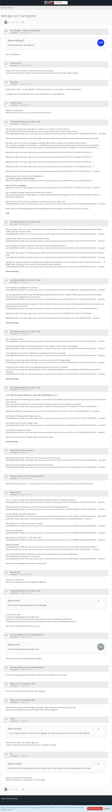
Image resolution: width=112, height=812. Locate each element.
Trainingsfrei (14, 33)
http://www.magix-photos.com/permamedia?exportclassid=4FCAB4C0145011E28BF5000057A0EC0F (60, 348)
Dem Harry (14, 82)
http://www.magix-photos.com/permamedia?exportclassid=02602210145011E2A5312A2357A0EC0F (60, 341)
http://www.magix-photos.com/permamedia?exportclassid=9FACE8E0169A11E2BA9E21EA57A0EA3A (55, 188)
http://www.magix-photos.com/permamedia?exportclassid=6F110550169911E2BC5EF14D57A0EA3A (55, 152)
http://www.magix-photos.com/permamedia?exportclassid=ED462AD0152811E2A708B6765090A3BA (55, 318)
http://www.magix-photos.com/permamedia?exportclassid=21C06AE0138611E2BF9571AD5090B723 (61, 418)
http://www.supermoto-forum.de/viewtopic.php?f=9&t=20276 (51, 484)
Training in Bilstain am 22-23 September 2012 (27, 476)
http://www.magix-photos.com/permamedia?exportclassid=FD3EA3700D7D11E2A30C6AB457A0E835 (61, 460)
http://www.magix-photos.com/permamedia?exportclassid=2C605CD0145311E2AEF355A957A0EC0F (61, 374)
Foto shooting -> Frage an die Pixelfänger (25, 31)
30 (23, 22)
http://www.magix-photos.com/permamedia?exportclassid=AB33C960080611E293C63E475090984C (55, 549)
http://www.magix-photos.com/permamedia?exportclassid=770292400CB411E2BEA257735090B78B (61, 467)
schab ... (13, 719)
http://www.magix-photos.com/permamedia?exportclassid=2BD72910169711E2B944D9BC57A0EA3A (61, 134)
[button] (3, 2)
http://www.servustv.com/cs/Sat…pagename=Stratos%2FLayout (29, 113)
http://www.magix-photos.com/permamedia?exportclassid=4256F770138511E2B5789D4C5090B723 (55, 411)
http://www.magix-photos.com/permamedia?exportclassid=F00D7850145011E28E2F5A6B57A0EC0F (60, 355)
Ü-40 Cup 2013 (15, 63)
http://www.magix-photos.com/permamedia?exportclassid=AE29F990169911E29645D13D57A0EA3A (55, 162)
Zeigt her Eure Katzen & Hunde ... (22, 450)
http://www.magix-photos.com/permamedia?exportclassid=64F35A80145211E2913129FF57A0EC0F (60, 362)
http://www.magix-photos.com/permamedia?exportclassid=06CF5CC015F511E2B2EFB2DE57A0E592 (61, 248)
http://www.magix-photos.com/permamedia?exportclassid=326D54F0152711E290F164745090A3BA (60, 299)
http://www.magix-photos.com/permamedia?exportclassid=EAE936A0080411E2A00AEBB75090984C (61, 533)
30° (11, 754)
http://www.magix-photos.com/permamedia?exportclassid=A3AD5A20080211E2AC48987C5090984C (47, 519)
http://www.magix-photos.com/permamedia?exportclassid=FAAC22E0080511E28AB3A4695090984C (61, 540)
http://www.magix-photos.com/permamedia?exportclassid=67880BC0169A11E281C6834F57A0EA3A (55, 181)
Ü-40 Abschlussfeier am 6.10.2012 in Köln (25, 122)
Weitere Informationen (95, 808)
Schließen (107, 808)
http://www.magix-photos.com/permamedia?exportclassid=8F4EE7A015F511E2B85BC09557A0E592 (60, 257)
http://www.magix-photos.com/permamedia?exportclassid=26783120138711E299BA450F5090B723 (60, 432)
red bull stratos (15, 103)
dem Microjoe (15, 572)
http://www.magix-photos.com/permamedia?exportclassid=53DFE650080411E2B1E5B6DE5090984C (61, 526)
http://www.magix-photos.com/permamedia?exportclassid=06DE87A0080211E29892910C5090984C (61, 509)
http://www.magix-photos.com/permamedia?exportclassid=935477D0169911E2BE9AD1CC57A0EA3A (55, 157)
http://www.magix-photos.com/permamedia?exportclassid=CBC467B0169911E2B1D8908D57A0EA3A (55, 167)
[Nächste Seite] (26, 22)
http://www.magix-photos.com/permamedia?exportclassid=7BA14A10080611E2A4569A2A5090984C (61, 547)
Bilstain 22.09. (15, 492)
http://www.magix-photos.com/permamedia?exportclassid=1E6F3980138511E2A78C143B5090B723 (60, 406)
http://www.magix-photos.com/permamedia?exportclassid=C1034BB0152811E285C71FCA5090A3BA (61, 147)
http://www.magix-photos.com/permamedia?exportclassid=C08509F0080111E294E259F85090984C (60, 502)
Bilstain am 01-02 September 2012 (22, 684)
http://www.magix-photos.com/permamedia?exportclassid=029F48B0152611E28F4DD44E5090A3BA (61, 290)
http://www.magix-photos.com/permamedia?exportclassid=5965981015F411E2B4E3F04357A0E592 (60, 241)
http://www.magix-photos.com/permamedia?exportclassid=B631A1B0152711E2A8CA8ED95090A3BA (61, 308)
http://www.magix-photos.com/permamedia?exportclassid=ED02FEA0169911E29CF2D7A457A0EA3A (55, 171)
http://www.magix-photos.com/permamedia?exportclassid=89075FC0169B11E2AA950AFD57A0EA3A (61, 204)
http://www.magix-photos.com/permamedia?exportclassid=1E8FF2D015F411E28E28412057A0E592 (60, 234)
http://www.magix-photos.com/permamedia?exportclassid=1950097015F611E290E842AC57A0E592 (60, 267)
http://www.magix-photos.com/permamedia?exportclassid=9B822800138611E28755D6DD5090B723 (61, 425)
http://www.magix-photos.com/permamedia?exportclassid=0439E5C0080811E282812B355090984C (60, 559)
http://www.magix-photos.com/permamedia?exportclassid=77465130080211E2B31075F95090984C (60, 516)
